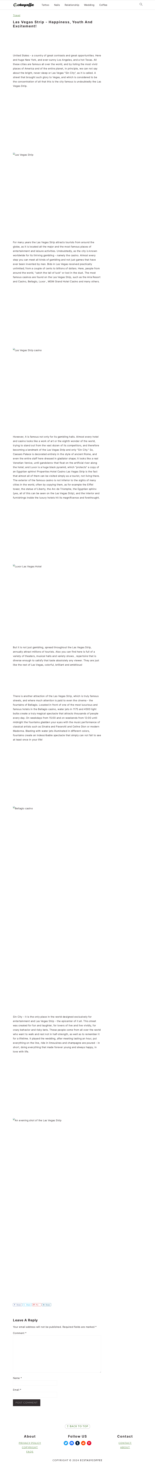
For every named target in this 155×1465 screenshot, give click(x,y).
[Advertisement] (57, 41)
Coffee (103, 5)
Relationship (72, 5)
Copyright (30, 1447)
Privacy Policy (30, 1443)
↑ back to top (77, 1426)
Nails (57, 5)
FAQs (29, 1452)
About (125, 1447)
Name (17, 1378)
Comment (20, 1333)
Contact (125, 1443)
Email (17, 1389)
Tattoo (45, 5)
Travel (16, 15)
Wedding (89, 5)
